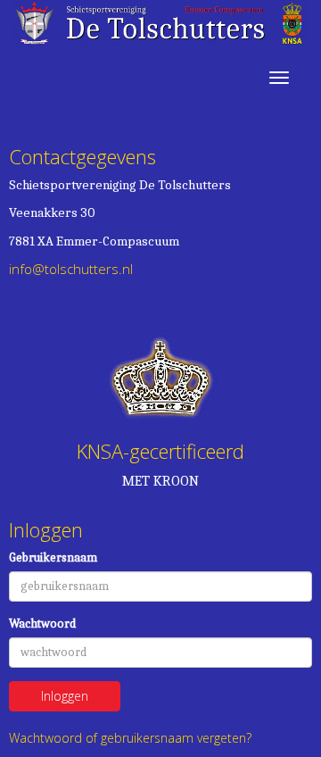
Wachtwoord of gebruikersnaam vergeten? (130, 737)
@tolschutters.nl (71, 269)
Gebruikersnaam (53, 557)
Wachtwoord (42, 623)
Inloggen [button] (64, 695)
